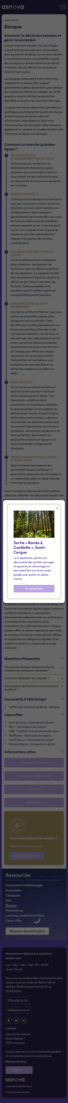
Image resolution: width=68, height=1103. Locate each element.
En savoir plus (34, 588)
